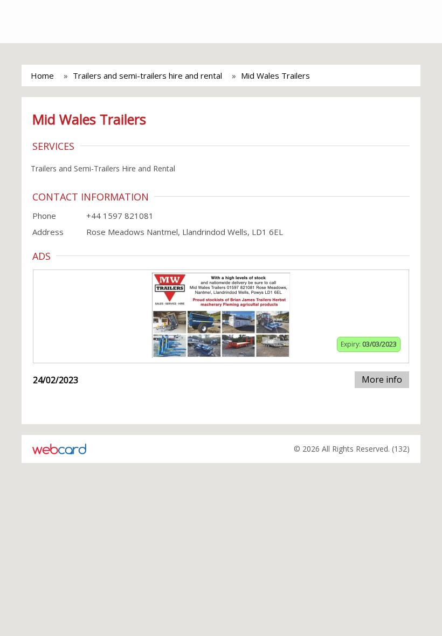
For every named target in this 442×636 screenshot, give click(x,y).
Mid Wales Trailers (275, 75)
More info (382, 379)
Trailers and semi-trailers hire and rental (147, 75)
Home (42, 75)
